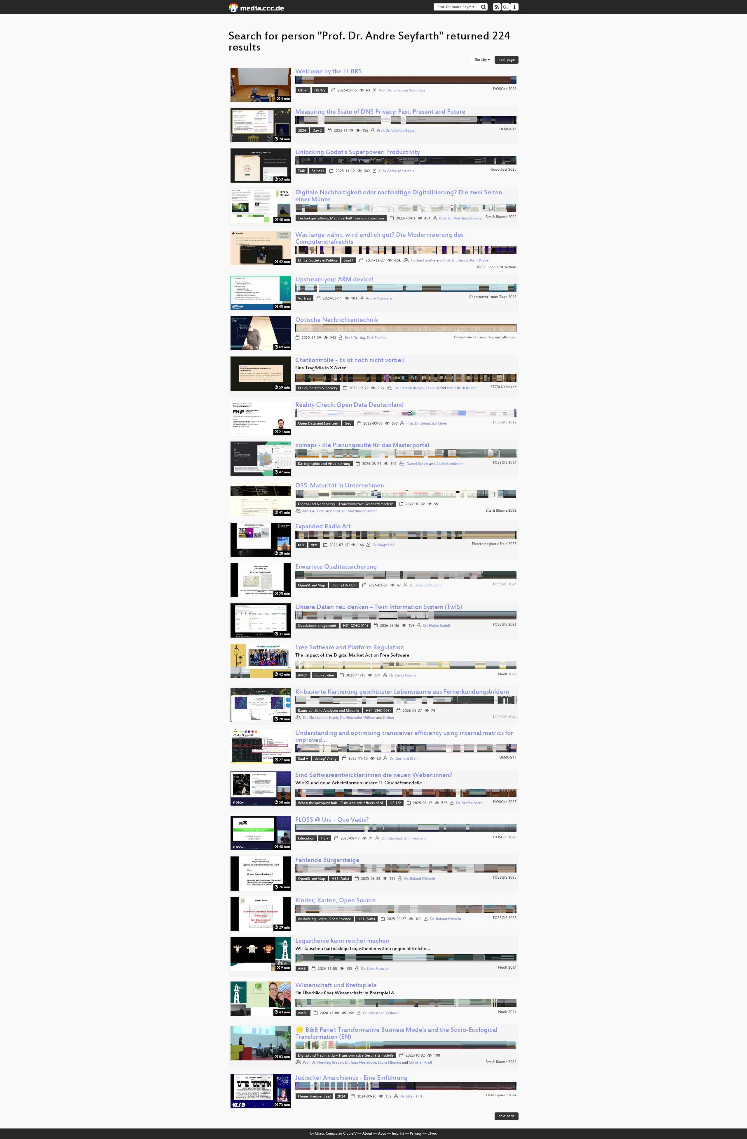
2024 (302, 131)
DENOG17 (507, 758)
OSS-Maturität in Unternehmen (339, 486)
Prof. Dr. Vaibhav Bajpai (396, 131)
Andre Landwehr (449, 464)
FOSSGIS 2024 (504, 463)
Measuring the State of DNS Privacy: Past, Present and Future (380, 112)
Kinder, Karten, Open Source (335, 901)
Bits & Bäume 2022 (501, 217)
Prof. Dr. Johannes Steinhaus (402, 91)
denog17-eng (325, 759)
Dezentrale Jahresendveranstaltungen (485, 337)
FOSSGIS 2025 (504, 878)
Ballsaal (317, 171)
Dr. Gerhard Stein (404, 759)
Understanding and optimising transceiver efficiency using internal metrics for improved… (404, 737)
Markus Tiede (314, 511)
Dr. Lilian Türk (411, 1097)
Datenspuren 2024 (501, 1095)
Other (303, 91)
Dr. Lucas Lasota (402, 676)
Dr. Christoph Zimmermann (404, 839)
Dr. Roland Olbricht (425, 586)
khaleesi (432, 388)
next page (506, 60)
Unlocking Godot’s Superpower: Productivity (357, 152)
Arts (314, 545)
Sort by (481, 60)
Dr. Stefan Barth (469, 803)
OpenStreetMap (311, 586)
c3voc (432, 1134)
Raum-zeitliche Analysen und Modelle (328, 711)
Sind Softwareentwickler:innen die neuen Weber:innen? (373, 775)
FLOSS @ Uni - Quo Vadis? (332, 820)
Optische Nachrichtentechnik (336, 320)
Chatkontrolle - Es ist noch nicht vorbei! (350, 360)
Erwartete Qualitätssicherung (336, 567)
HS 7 (325, 839)
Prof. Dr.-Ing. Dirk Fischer (365, 338)
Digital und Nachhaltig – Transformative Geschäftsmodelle (346, 504)
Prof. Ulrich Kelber (462, 388)
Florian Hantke (423, 261)
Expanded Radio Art (323, 527)
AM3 (302, 969)
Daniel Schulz (417, 464)
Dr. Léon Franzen (375, 969)
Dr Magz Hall (384, 545)
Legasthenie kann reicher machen (342, 941)
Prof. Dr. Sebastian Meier (427, 424)
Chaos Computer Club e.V (336, 1134)
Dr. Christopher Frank (320, 718)
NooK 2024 (507, 968)
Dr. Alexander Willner (357, 718)
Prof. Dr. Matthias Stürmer (461, 219)
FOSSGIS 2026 (504, 584)
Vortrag (304, 299)
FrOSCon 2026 (504, 89)
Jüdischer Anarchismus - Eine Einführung (351, 1078)
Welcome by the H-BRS (328, 72)
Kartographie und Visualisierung (324, 464)
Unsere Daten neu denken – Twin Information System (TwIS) (378, 607)
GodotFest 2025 (503, 170)
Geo (348, 424)
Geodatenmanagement (317, 626)
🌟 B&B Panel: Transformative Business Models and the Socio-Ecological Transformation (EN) (396, 1034)
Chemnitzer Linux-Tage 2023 (492, 297)
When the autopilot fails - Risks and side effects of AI (340, 803)
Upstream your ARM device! (334, 280)
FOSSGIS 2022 (504, 422)
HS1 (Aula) (340, 879)
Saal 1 (349, 261)
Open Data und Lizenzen (318, 424)
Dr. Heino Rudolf (436, 626)
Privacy (416, 1134)
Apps (382, 1134)
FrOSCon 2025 (504, 802)
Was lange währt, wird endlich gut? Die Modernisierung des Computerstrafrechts (379, 239)
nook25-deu (324, 676)
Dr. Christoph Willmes (381, 1013)
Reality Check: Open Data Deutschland (349, 405)
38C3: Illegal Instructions (496, 267)
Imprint (398, 1134)
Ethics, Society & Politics (317, 261)
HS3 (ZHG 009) (344, 586)
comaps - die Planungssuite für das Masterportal (362, 445)
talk (301, 545)
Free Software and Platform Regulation (349, 648)
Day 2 (317, 131)
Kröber (389, 718)
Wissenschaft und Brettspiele (336, 985)
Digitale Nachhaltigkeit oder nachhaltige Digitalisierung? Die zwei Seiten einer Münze (398, 196)
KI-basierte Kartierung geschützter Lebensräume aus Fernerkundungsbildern (402, 692)
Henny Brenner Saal (314, 1097)
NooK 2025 (507, 674)
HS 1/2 (320, 91)
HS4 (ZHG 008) (378, 711)
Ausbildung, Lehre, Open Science (324, 919)
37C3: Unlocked (503, 387)
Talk (301, 171)
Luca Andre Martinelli (396, 171)
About (367, 1134)
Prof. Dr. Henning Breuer (323, 1063)
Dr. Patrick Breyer (409, 388)
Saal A (303, 759)
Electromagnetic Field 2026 (494, 544)
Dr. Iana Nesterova (360, 1063)
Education (306, 839)
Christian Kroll (420, 1063)
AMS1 (303, 676)
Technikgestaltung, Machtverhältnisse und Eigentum (341, 219)
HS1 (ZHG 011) (355, 626)
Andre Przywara (379, 299)
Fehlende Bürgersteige (327, 860)
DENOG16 (507, 129)
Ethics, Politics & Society (317, 388)
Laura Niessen (389, 1063)
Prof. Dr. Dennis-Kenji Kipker (466, 261)
